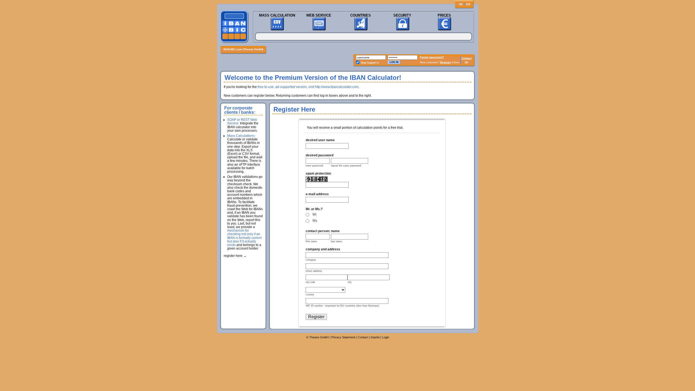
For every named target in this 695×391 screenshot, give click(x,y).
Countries (360, 15)
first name (311, 241)
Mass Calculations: (241, 136)
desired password (319, 155)
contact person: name (323, 231)
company (311, 259)
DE (461, 4)
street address (314, 271)
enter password (314, 165)
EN (468, 4)
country (310, 294)
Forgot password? (432, 57)
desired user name (320, 140)
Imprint (375, 337)
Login (385, 337)
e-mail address (317, 194)
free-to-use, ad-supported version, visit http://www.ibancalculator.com (308, 87)
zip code (310, 282)
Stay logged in (370, 62)
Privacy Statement (343, 337)
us (466, 61)
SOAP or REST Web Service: (242, 121)
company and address (323, 249)
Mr (314, 214)
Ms (314, 221)
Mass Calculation (277, 15)
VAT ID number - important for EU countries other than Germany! (342, 305)
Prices (444, 15)
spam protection (318, 173)
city (350, 282)
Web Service (318, 15)
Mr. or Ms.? (314, 209)
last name (336, 241)
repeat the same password (346, 165)
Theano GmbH (319, 337)
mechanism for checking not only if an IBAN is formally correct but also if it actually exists (244, 238)
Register (445, 62)
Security (402, 15)
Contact (467, 58)
